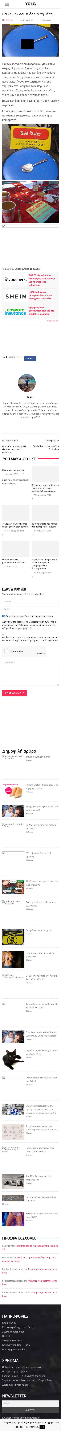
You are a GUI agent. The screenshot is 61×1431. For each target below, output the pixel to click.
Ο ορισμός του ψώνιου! (13, 470)
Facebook (30, 358)
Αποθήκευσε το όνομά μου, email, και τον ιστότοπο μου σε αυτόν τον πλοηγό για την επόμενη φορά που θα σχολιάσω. (30, 639)
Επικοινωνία (9, 1322)
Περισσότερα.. (32, 1427)
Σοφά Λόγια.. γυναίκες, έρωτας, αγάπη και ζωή (27, 1380)
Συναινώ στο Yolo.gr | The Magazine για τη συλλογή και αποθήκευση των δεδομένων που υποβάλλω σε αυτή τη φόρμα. (29, 625)
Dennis (9, 20)
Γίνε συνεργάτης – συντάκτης (18, 1327)
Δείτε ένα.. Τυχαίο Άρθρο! (15, 1384)
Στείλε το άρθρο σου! (13, 1331)
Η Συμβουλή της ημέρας (15, 1371)
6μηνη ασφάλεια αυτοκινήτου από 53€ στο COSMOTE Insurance (41, 310)
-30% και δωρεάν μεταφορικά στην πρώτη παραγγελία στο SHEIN (41, 295)
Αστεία (20, 356)
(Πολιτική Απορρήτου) (20, 628)
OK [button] (42, 1427)
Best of (6, 1336)
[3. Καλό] (8, 269)
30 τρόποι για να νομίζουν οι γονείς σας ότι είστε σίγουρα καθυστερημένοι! (45, 488)
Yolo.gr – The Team (12, 1340)
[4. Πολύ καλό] (10, 269)
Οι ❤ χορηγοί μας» (52, 321)
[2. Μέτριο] (6, 269)
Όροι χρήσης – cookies (14, 1349)
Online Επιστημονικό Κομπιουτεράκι (21, 1367)
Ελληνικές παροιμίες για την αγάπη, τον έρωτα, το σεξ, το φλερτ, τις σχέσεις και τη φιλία (41, 1109)
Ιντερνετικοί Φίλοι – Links (16, 1345)
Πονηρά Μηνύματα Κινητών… (39, 930)
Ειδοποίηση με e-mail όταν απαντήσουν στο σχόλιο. (28, 616)
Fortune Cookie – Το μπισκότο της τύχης (23, 1376)
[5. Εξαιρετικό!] (13, 269)
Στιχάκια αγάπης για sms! (38, 757)
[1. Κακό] (3, 269)
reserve (12, 356)
